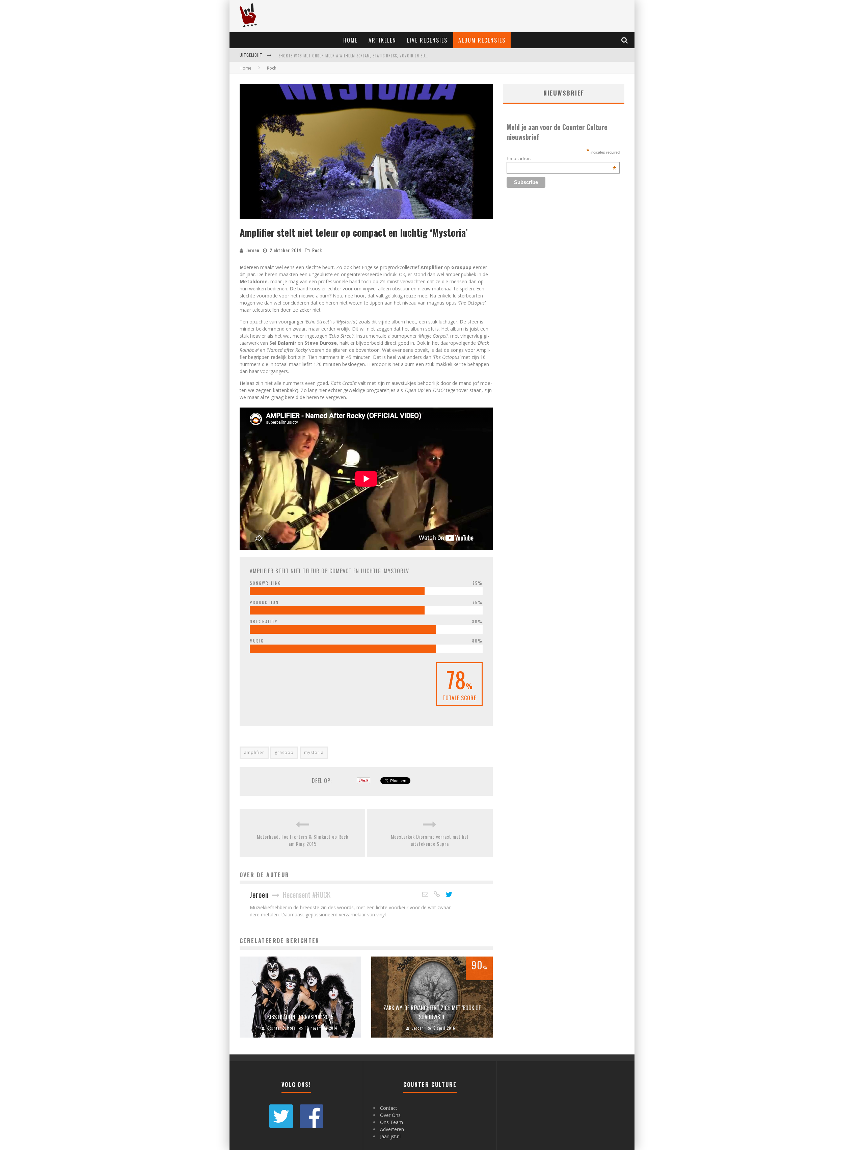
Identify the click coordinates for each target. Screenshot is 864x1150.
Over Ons (390, 1115)
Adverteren (392, 1129)
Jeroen (252, 250)
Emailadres (561, 158)
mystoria (314, 752)
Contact (388, 1108)
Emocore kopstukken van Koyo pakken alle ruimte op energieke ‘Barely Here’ (354, 59)
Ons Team (391, 1122)
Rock (317, 250)
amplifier (254, 752)
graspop (284, 752)
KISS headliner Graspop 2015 (300, 1017)
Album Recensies (482, 40)
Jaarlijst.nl (390, 1136)
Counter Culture (281, 1028)
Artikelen (382, 40)
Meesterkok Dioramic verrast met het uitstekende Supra (430, 840)
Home (350, 40)
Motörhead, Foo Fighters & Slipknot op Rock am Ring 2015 (302, 840)
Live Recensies (427, 40)
